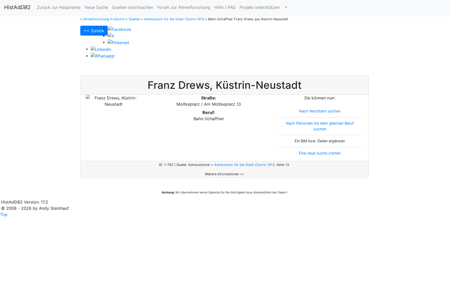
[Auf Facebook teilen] (119, 28)
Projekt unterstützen (260, 7)
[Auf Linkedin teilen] (101, 48)
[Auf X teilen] (111, 35)
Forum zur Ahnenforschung (183, 7)
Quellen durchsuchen (132, 7)
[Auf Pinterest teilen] (118, 42)
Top (4, 214)
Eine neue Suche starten (320, 153)
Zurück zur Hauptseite (59, 7)
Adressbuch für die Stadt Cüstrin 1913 (244, 165)
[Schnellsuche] (285, 7)
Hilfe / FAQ (224, 7)
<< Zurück (94, 30)
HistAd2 (17, 7)
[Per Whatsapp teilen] (103, 55)
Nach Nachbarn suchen (319, 111)
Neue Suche (96, 7)
